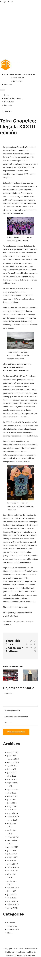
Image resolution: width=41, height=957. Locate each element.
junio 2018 (12, 894)
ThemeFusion (20, 952)
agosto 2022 (12, 766)
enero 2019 (12, 870)
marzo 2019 (12, 864)
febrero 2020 (13, 816)
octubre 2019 (13, 837)
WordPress (30, 955)
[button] (4, 675)
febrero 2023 (13, 759)
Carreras (11, 922)
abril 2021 (11, 793)
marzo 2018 (12, 901)
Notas (28, 622)
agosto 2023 (12, 752)
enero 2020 (12, 820)
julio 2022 (11, 769)
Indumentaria (13, 929)
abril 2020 (11, 810)
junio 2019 (12, 854)
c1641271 (9, 622)
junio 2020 (12, 803)
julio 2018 (11, 891)
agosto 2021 (12, 789)
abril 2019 (11, 860)
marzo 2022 (12, 779)
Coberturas (12, 926)
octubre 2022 (13, 762)
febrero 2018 (13, 904)
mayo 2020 (12, 806)
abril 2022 (11, 776)
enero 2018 (12, 908)
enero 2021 (12, 796)
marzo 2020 (12, 813)
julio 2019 (11, 850)
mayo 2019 (12, 857)
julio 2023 (11, 755)
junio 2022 (12, 772)
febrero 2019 (13, 867)
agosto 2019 (12, 847)
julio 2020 (11, 799)
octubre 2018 (13, 887)
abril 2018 (11, 898)
